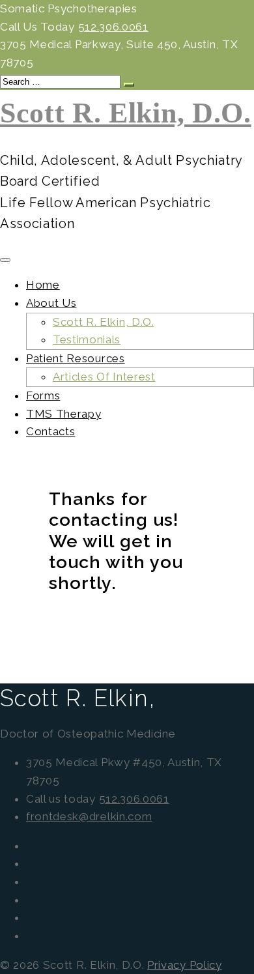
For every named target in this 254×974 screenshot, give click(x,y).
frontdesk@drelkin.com (89, 816)
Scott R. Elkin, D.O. (125, 113)
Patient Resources (75, 358)
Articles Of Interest (104, 376)
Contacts (50, 431)
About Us (51, 302)
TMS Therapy (63, 413)
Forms (43, 395)
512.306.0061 (113, 26)
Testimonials (86, 339)
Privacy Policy (184, 964)
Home (43, 284)
